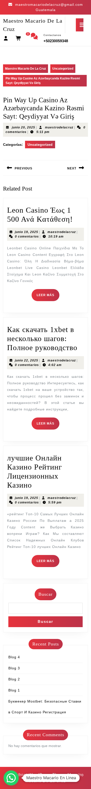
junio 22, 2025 (26, 360)
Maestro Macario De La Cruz (25, 68)
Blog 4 (14, 657)
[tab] (80, 25)
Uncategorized (62, 68)
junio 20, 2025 (23, 127)
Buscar (45, 594)
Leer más (48, 297)
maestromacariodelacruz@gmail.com (49, 5)
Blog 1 (14, 690)
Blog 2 (14, 679)
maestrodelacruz (59, 127)
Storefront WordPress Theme (37, 775)
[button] (11, 777)
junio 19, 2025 (26, 232)
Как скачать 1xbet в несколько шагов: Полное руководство (42, 338)
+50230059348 (55, 41)
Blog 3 (14, 668)
